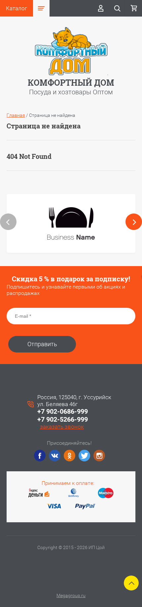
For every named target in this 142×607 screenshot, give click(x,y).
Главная (16, 115)
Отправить (42, 344)
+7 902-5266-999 (62, 419)
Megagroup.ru (71, 595)
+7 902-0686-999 (62, 411)
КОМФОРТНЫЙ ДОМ (71, 82)
